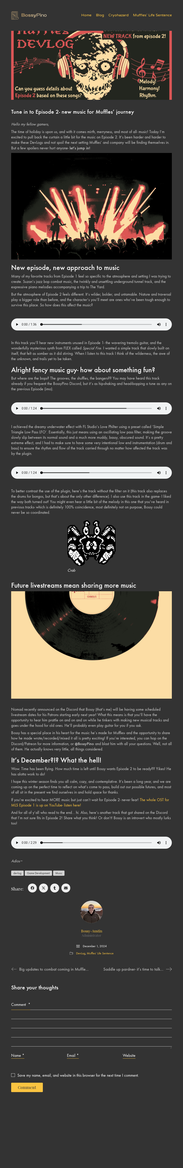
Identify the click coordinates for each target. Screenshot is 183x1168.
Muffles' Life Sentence (100, 953)
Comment (20, 1004)
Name (17, 1055)
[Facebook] (32, 888)
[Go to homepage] (29, 15)
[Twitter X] (43, 888)
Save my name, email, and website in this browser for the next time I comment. (78, 1075)
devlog (17, 873)
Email (73, 1055)
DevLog (80, 953)
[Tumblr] (54, 888)
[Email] (65, 888)
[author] (91, 912)
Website (129, 1055)
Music (58, 873)
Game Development (38, 873)
